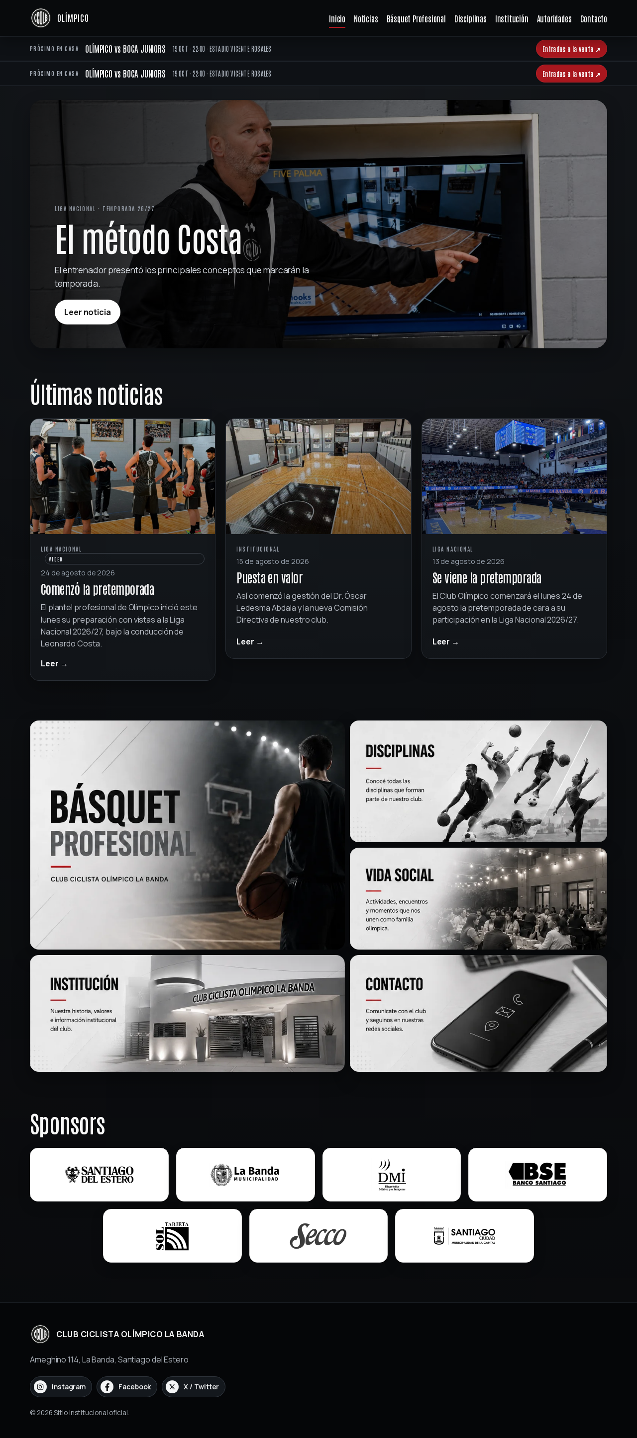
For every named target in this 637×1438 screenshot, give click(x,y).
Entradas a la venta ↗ (571, 48)
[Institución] (187, 1013)
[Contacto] (478, 1013)
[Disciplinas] (478, 781)
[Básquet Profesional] (187, 835)
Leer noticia (87, 312)
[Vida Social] (478, 899)
